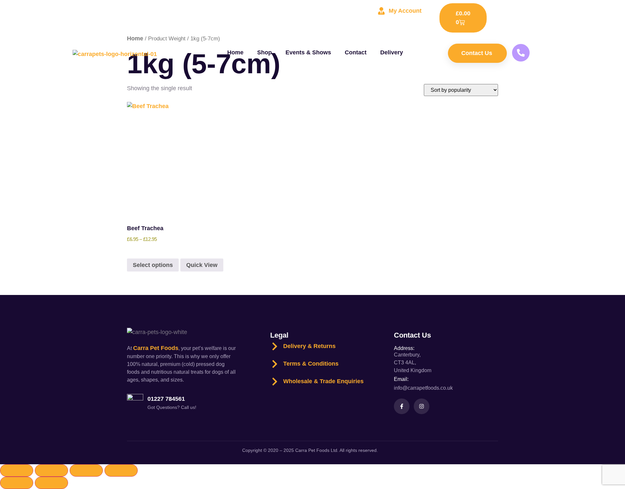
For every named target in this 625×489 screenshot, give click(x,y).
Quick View (201, 265)
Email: (401, 379)
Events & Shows (308, 52)
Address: (404, 348)
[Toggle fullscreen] (51, 470)
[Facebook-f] (402, 406)
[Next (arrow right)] (51, 483)
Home (235, 52)
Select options (153, 265)
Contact (356, 52)
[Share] (86, 470)
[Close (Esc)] (121, 470)
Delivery (391, 52)
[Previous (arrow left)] (16, 483)
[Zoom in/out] (16, 470)
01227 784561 (166, 399)
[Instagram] (421, 406)
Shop (264, 52)
